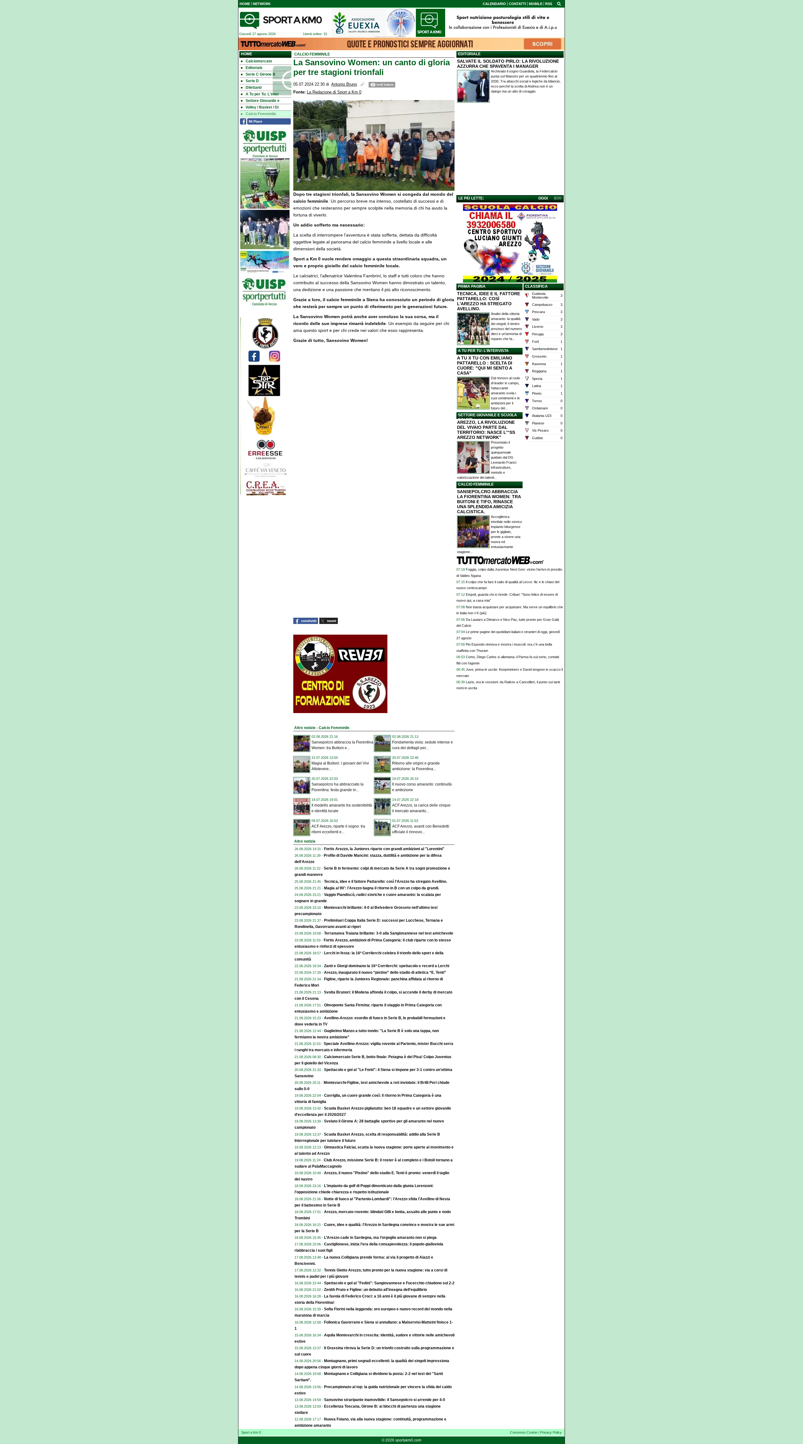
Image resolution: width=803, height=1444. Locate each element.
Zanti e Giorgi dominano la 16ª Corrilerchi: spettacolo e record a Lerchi (386, 966)
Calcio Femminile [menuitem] (261, 114)
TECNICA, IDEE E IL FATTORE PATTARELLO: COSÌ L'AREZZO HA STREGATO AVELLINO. (488, 301)
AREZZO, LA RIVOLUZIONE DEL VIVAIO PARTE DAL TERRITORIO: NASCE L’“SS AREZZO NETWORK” (486, 430)
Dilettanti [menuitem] (254, 87)
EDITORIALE (469, 54)
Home (246, 54)
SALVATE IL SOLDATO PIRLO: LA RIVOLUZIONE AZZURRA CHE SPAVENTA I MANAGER (508, 64)
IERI (557, 198)
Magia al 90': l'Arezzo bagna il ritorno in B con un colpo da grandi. (381, 888)
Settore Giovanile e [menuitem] (262, 101)
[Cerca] (559, 3)
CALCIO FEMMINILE (476, 484)
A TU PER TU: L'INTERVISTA (483, 351)
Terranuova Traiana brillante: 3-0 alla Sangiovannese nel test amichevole (388, 933)
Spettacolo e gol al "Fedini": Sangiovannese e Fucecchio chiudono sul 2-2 (389, 1283)
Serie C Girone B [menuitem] (260, 74)
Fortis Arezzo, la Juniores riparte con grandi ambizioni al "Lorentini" (384, 849)
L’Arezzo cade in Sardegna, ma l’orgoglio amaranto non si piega (380, 1237)
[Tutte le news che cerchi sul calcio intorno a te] (280, 20)
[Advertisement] (510, 150)
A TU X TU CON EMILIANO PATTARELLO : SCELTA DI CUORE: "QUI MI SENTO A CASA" (484, 365)
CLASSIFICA (536, 286)
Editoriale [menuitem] (254, 68)
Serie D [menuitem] (252, 81)
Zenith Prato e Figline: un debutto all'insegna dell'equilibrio (375, 1289)
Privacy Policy (551, 1432)
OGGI (543, 198)
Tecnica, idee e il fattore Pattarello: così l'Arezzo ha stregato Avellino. (385, 881)
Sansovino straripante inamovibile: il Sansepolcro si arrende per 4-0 (384, 1400)
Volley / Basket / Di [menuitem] (262, 107)
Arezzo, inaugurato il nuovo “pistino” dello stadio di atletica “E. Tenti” (385, 972)
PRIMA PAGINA (472, 286)
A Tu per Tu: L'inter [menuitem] (262, 94)
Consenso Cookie (523, 1432)
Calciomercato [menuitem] (259, 61)
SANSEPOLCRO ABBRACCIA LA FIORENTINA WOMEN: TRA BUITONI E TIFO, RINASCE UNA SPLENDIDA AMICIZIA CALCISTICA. (489, 501)
